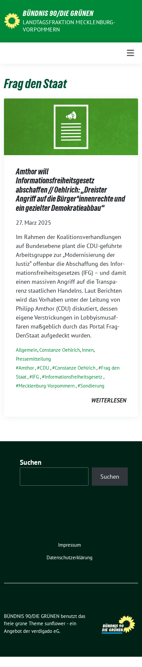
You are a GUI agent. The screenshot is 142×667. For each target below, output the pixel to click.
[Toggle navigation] (130, 52)
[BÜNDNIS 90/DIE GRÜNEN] (12, 20)
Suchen (31, 462)
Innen (88, 350)
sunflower (55, 623)
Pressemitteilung (33, 359)
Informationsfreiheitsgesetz (73, 377)
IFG (35, 377)
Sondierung (92, 386)
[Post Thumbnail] (71, 126)
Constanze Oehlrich (59, 350)
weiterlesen (108, 400)
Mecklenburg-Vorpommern (46, 386)
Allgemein (26, 350)
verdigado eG (45, 631)
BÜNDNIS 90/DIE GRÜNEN (58, 13)
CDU (44, 368)
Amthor (26, 368)
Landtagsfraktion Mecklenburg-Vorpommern (69, 26)
